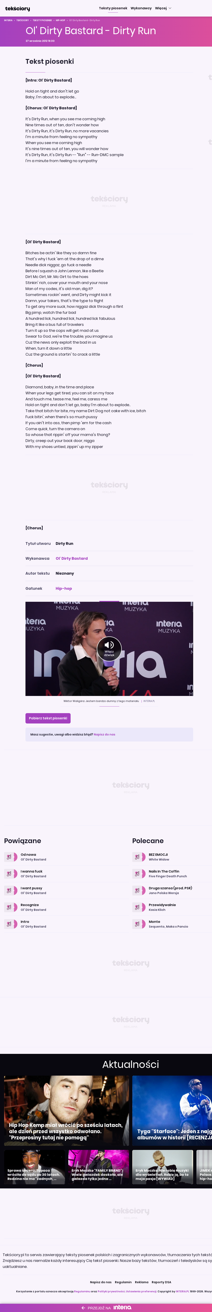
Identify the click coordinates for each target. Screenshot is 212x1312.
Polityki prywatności (111, 1291)
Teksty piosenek (42, 20)
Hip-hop (60, 20)
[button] (113, 8)
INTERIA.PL (182, 1291)
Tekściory (22, 20)
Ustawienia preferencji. (141, 1291)
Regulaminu (82, 1291)
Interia (8, 20)
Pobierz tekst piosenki (48, 718)
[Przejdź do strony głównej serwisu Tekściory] (17, 8)
